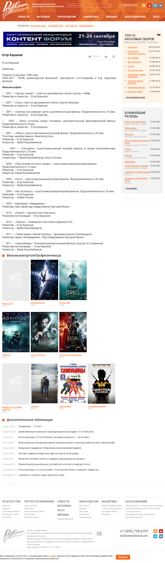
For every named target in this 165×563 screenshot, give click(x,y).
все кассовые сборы (135, 97)
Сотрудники (29, 514)
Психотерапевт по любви (136, 166)
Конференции (85, 517)
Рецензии (106, 514)
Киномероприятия (134, 517)
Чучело (128, 149)
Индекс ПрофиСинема (112, 506)
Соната (131, 66)
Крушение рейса (135, 92)
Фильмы (111, 16)
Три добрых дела (135, 70)
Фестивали (84, 506)
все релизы (131, 188)
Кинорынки (84, 514)
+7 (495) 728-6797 (134, 531)
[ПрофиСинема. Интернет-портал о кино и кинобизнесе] (15, 6)
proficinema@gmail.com (134, 535)
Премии (83, 508)
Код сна (128, 155)
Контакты (6, 517)
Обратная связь (31, 517)
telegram (155, 5)
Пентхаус (129, 134)
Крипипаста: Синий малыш (137, 172)
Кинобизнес (86, 25)
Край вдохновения (136, 87)
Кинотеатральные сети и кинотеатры (143, 508)
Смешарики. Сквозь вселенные (137, 75)
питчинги (71, 25)
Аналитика (91, 16)
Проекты (6, 508)
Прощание (132, 47)
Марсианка (130, 162)
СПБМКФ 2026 (55, 25)
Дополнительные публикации (30, 420)
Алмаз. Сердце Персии (135, 122)
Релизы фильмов (65, 519)
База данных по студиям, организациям (144, 506)
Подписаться (130, 5)
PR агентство (11, 501)
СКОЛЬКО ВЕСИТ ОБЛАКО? (135, 82)
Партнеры (29, 508)
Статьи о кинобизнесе (112, 508)
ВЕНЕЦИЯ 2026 (38, 25)
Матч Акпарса (134, 62)
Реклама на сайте (10, 514)
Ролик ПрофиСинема (34, 511)
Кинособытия (67, 16)
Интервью (43, 16)
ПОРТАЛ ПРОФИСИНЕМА (39, 501)
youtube (149, 5)
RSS (143, 5)
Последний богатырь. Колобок (136, 52)
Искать (109, 5)
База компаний (135, 16)
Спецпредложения (10, 511)
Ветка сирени (131, 128)
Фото (156, 16)
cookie (53, 556)
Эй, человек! (133, 58)
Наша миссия (30, 506)
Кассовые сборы (109, 511)
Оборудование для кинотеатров (140, 514)
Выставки (83, 511)
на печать (106, 56)
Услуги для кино (133, 511)
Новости (23, 16)
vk (160, 5)
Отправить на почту (113, 56)
